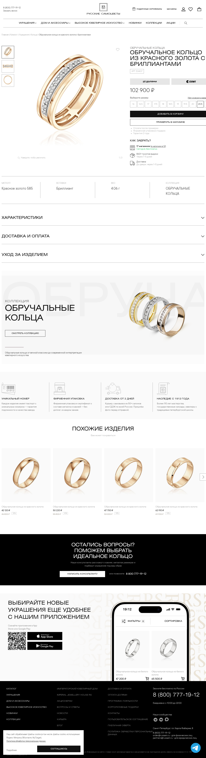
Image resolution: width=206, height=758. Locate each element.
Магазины (172, 9)
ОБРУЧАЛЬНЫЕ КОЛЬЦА (147, 48)
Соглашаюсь (59, 749)
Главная (5, 35)
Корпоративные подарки (123, 707)
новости (62, 713)
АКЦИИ (170, 23)
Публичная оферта (119, 725)
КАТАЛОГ (11, 689)
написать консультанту (82, 574)
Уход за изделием (25, 255)
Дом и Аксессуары (17, 701)
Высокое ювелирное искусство (26, 707)
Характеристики (22, 218)
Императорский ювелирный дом (77, 689)
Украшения (24, 35)
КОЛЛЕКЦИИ (154, 23)
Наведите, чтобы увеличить (33, 158)
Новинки (135, 23)
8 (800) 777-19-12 (12, 8)
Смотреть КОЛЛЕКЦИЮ (25, 333)
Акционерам (64, 701)
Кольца (34, 35)
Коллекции (13, 719)
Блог (60, 725)
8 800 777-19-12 (136, 574)
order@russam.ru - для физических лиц (172, 735)
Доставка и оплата (26, 236)
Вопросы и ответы (68, 707)
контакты (114, 713)
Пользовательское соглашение (128, 719)
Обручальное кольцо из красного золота (22, 507)
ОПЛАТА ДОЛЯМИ (117, 695)
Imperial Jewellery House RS (74, 695)
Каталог (13, 35)
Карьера (61, 719)
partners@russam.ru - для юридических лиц (175, 738)
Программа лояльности (123, 701)
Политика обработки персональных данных (130, 733)
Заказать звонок (10, 11)
